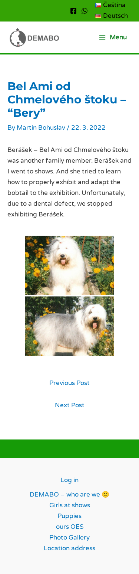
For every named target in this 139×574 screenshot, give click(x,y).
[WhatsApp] (84, 10)
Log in (69, 480)
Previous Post (69, 383)
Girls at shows (69, 505)
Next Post (70, 405)
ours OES (69, 527)
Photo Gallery (69, 537)
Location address (69, 548)
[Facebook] (73, 10)
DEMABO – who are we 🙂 (69, 494)
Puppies (69, 516)
